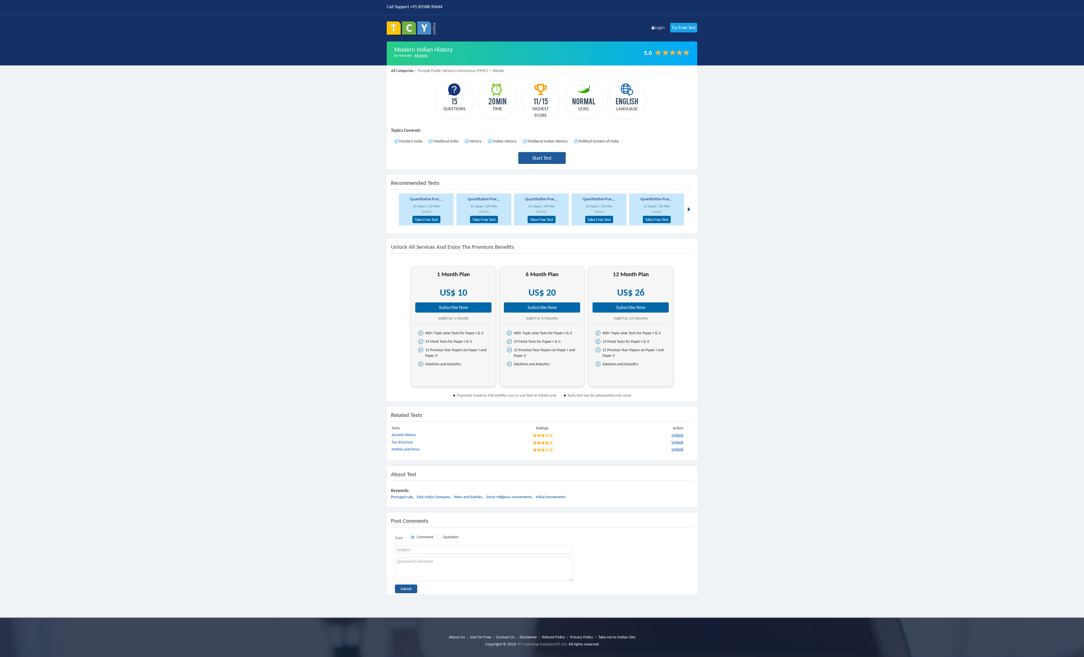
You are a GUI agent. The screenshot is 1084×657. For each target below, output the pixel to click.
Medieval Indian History (548, 141)
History (475, 141)
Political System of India (599, 141)
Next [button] (688, 209)
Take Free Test (426, 219)
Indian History (505, 141)
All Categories (402, 70)
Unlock (677, 435)
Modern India (410, 141)
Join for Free (480, 637)
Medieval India (446, 141)
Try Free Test (684, 27)
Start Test (542, 158)
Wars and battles (468, 496)
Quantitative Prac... (426, 198)
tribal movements (551, 496)
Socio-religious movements (509, 496)
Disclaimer (528, 637)
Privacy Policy (581, 637)
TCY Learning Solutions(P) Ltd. (542, 644)
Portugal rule (402, 496)
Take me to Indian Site (616, 637)
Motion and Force (405, 449)
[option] (425, 209)
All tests (421, 55)
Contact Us (505, 637)
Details (426, 211)
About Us (457, 637)
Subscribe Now (453, 307)
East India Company (433, 496)
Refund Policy (553, 637)
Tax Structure (402, 442)
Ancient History (404, 434)
